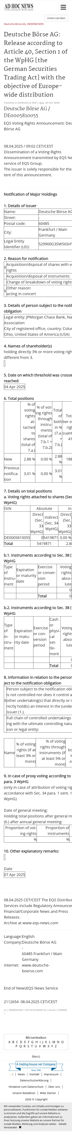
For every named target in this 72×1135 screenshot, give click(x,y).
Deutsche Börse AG (15, 24)
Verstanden (10, 1127)
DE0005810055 (35, 24)
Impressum (51, 1074)
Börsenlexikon (36, 1037)
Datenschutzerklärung (34, 1080)
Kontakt (34, 1074)
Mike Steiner (48, 1093)
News (21, 1074)
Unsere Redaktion (23, 1093)
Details (62, 1124)
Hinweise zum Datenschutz (26, 1086)
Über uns (54, 1086)
